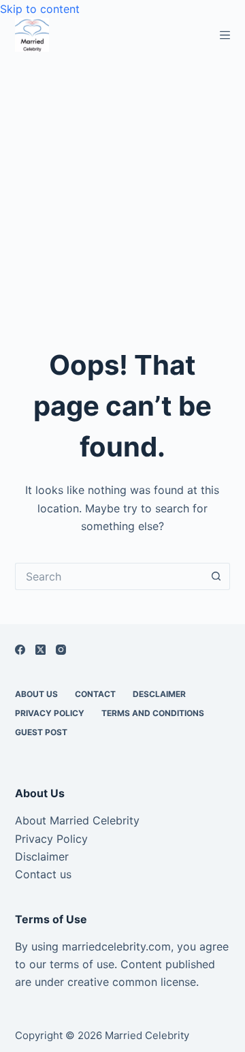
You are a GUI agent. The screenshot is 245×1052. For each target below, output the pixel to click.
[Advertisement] (122, 181)
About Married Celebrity (77, 820)
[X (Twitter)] (40, 650)
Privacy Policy (49, 713)
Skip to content (40, 9)
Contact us (43, 874)
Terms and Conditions (152, 713)
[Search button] (216, 576)
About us (36, 694)
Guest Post (41, 732)
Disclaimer (42, 856)
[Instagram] (61, 650)
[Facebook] (20, 650)
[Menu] (225, 35)
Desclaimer (159, 694)
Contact (95, 694)
